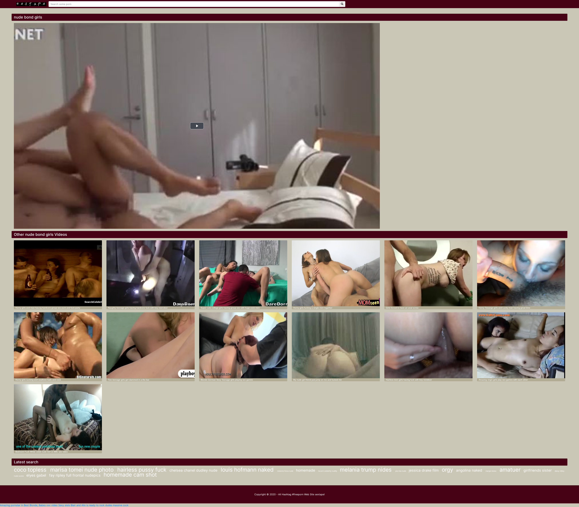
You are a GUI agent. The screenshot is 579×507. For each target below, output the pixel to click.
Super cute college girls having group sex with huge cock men (230, 308)
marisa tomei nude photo (82, 469)
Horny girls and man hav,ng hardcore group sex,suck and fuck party (47, 308)
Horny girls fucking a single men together (312, 308)
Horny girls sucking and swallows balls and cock (38, 380)
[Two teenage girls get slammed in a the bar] (150, 345)
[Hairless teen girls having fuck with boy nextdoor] (428, 345)
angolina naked (469, 470)
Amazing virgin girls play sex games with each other (503, 380)
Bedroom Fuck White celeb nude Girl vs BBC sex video (41, 452)
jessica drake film (424, 470)
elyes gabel (36, 475)
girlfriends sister (538, 470)
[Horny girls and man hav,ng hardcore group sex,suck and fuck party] (58, 273)
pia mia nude (401, 471)
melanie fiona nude (285, 471)
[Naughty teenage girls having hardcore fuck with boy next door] (150, 273)
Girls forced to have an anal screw (402, 308)
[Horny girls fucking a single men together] (336, 273)
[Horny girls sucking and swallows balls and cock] (58, 345)
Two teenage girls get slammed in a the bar (128, 380)
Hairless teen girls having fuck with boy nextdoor (409, 380)
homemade (305, 470)
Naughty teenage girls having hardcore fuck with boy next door (138, 308)
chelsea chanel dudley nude (193, 470)
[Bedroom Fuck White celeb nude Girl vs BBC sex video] (58, 417)
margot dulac (491, 471)
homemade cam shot (130, 474)
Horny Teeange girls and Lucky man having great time (504, 308)
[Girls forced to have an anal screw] (428, 273)
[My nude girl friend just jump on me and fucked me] (336, 345)
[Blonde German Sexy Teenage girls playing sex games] (243, 345)
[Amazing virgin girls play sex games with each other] (521, 345)
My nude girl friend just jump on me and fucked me (317, 380)
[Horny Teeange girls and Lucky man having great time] (521, 273)
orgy (447, 469)
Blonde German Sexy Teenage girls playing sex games (227, 380)
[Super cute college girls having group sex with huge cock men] (243, 273)
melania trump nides (366, 469)
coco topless (31, 469)
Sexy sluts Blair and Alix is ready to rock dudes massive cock (93, 505)
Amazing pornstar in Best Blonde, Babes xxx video (29, 505)
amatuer (510, 469)
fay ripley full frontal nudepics (75, 475)
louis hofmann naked (248, 469)
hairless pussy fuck (141, 469)
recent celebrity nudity (328, 471)
